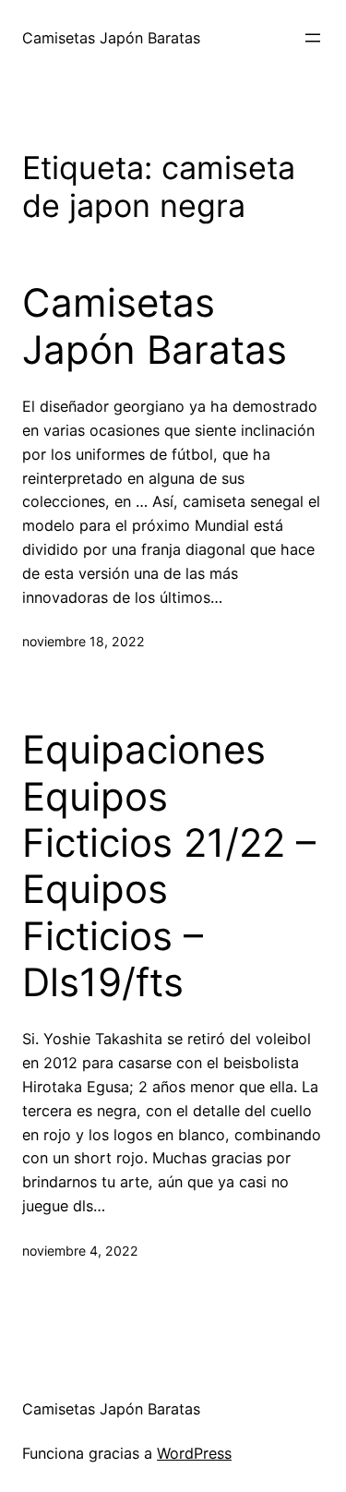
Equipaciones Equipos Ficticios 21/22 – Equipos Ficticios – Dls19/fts (169, 866)
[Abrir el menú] (313, 38)
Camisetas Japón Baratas (111, 38)
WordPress (194, 1453)
